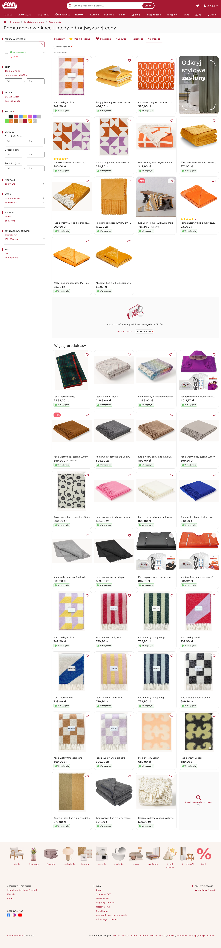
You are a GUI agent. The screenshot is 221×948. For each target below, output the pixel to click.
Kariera (11, 898)
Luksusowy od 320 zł (16, 75)
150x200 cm (11, 239)
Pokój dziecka (170, 865)
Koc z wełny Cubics (64, 102)
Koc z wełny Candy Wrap (109, 637)
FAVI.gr (202, 935)
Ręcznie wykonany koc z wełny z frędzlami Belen (164, 818)
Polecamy (59, 38)
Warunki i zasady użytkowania (111, 915)
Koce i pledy (55, 22)
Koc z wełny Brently (64, 396)
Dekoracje (34, 864)
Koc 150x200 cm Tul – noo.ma (69, 162)
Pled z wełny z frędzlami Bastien (155, 396)
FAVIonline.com (15, 935)
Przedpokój (188, 864)
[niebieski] (21, 116)
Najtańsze (137, 38)
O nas (99, 890)
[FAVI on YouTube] (20, 915)
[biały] (7, 116)
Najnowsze (122, 38)
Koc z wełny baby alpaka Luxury (71, 456)
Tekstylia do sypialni (34, 22)
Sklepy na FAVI (103, 894)
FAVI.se (171, 935)
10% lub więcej (13, 101)
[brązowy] (16, 121)
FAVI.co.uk (182, 935)
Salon (136, 864)
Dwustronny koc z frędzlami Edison (157, 162)
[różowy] (30, 116)
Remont (85, 864)
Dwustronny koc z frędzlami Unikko (73, 517)
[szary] (39, 116)
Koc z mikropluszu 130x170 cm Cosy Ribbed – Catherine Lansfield (131, 222)
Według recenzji (82, 38)
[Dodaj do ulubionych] (87, 60)
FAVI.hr (154, 935)
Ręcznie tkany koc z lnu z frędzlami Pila (75, 818)
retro (7, 253)
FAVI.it (162, 935)
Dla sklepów (102, 911)
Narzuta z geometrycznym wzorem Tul (116, 162)
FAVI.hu (144, 935)
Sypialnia (15, 22)
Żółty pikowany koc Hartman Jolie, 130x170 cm (121, 102)
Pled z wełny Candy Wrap (109, 697)
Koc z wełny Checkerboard (68, 758)
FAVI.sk (126, 935)
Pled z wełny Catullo (107, 396)
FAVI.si (210, 935)
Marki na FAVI (103, 898)
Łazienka (119, 864)
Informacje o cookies (107, 919)
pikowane (10, 183)
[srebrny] (35, 121)
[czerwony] (16, 116)
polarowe (10, 220)
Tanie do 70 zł (12, 71)
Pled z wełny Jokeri (148, 758)
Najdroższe (154, 38)
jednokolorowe (13, 198)
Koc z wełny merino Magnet (111, 577)
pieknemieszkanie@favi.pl (23, 890)
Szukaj (148, 5)
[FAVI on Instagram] (14, 915)
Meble (17, 864)
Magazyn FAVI (103, 907)
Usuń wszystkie (124, 331)
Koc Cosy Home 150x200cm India (155, 222)
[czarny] (11, 116)
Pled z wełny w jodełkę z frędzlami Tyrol (75, 222)
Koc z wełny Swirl (190, 637)
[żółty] (25, 116)
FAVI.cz (117, 935)
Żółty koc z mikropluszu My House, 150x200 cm (79, 283)
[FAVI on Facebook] (8, 915)
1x (68, 159)
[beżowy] (21, 121)
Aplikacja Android (207, 890)
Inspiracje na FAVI (105, 902)
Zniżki (204, 864)
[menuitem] (8, 14)
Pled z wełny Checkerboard (195, 697)
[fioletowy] (35, 116)
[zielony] (7, 121)
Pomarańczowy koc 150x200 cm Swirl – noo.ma (163, 102)
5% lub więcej (12, 96)
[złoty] (30, 121)
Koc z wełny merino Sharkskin (70, 577)
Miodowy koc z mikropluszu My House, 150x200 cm (123, 283)
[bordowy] (25, 121)
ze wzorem (11, 202)
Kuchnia (102, 864)
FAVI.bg (193, 935)
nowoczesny (11, 257)
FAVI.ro (135, 935)
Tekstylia (51, 864)
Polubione (105, 38)
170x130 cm (11, 235)
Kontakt (11, 894)
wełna (8, 216)
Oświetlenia (69, 864)
